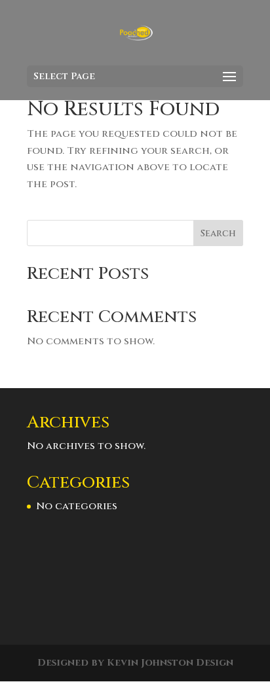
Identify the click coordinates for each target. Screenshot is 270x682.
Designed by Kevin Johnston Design (135, 663)
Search (218, 233)
